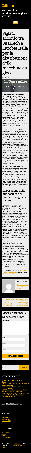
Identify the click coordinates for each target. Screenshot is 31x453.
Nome (4, 337)
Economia (23, 270)
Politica (4, 435)
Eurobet (5, 274)
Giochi (4, 272)
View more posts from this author (23, 286)
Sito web (5, 349)
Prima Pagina (12, 272)
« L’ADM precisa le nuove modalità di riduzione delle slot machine (8, 302)
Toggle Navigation (15, 22)
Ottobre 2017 (6, 421)
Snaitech (12, 274)
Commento (6, 320)
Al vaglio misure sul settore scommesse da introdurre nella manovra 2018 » (22, 302)
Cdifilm (8, 6)
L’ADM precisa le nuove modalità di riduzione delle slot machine (14, 390)
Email (4, 343)
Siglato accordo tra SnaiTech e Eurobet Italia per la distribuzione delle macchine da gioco (15, 394)
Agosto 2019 (6, 419)
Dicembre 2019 (7, 417)
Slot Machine (6, 439)
